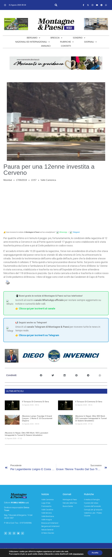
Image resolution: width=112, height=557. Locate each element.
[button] (56, 5)
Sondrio (77, 38)
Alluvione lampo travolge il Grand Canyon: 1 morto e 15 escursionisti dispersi (37, 418)
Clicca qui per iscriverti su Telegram (39, 335)
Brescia (55, 38)
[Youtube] (97, 5)
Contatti (66, 46)
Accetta (95, 552)
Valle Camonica (48, 180)
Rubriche (65, 42)
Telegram (76, 232)
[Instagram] (92, 5)
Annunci (46, 46)
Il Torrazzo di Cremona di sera (35, 401)
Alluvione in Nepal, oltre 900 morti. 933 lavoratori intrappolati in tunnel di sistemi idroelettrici (91, 418)
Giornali (89, 42)
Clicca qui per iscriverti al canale (37, 308)
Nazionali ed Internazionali (31, 42)
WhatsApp (63, 232)
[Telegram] (101, 5)
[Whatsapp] (106, 5)
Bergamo (32, 38)
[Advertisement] (56, 208)
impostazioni (78, 554)
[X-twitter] (88, 5)
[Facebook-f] (83, 5)
